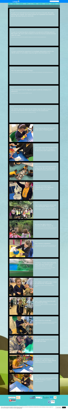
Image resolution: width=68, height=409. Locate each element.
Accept (64, 407)
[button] (18, 4)
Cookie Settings (58, 407)
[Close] (66, 407)
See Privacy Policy (19, 407)
